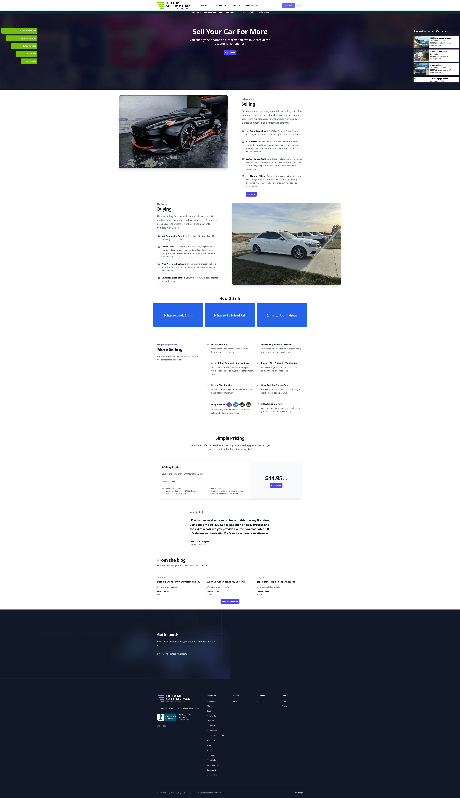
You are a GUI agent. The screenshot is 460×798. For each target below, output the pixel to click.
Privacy (284, 701)
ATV (208, 706)
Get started (288, 5)
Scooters (210, 721)
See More (251, 194)
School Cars (211, 740)
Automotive (196, 12)
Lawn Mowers (212, 765)
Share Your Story (253, 5)
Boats (209, 711)
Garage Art (211, 770)
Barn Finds (211, 760)
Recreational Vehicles (215, 735)
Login (298, 5)
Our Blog (235, 701)
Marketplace (221, 5)
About (259, 701)
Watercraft (211, 726)
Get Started (230, 53)
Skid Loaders (212, 775)
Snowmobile (212, 730)
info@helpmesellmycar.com (174, 654)
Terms (284, 706)
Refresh (221, 793)
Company (236, 5)
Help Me (204, 5)
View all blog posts (230, 601)
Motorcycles (212, 716)
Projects (210, 745)
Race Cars (211, 755)
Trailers (210, 750)
